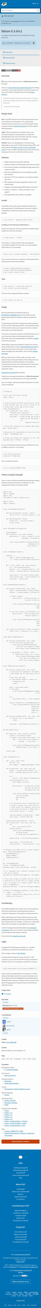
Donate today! (21, 1262)
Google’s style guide (19, 936)
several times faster (20, 126)
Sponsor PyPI (20, 1218)
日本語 (25, 1292)
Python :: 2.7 (8, 1115)
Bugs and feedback (20, 1210)
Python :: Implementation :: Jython (15, 1123)
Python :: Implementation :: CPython (15, 1121)
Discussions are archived (9, 373)
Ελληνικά (15, 1294)
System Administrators (11, 1083)
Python (6, 1111)
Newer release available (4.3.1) (12, 1009)
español (14, 1292)
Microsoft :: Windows (10, 1103)
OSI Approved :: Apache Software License (17, 1089)
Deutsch (21, 1294)
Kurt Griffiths (10, 1042)
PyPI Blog (20, 1189)
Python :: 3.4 (8, 1119)
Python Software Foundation (28, 1267)
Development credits (19, 1220)
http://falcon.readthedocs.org (10, 315)
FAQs (20, 1178)
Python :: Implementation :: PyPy (14, 1125)
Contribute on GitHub (19, 1213)
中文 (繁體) (36, 1294)
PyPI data (5, 1002)
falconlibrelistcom (27, 347)
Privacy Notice (19, 1239)
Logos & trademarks (20, 1197)
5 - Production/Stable (11, 1070)
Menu (34, 3)
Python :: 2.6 (8, 1113)
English (6, 1095)
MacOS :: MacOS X (10, 1100)
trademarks (12, 1267)
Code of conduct (20, 1237)
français (20, 1292)
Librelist (36, 338)
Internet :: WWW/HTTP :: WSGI (13, 1131)
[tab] (20, 52)
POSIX (6, 1105)
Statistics (20, 1194)
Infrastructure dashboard (19, 1192)
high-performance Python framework (20, 88)
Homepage (7, 994)
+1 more (5, 1033)
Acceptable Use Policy (20, 1242)
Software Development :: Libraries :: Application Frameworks (19, 1134)
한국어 (31, 1296)
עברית (19, 1296)
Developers (8, 1081)
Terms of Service (20, 1232)
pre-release (15, 21)
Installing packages (20, 1168)
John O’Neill (21, 953)
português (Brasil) (33, 1292)
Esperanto (24, 1296)
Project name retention (19, 1175)
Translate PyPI (19, 1216)
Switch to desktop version (20, 1282)
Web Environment (10, 1075)
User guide (19, 1173)
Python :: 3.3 (8, 1117)
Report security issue (20, 1234)
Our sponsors (21, 1199)
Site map (20, 1272)
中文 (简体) (28, 1294)
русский (13, 1296)
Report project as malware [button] (20, 1141)
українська (8, 1294)
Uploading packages (19, 1170)
